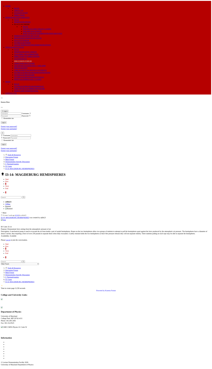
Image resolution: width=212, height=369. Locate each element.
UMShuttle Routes (11, 351)
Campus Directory (11, 342)
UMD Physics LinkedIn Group (16, 356)
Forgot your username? (9, 129)
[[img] (3, 220)
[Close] (2, 107)
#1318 (17, 215)
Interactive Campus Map (13, 347)
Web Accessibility (11, 358)
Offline (7, 204)
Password (25, 116)
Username (25, 113)
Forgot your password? (9, 126)
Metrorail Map (10, 349)
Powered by (100, 290)
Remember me (9, 118)
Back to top (5, 367)
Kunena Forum (110, 290)
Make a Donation (11, 354)
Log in (4, 122)
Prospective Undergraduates (15, 344)
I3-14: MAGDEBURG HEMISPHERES (15, 218)
